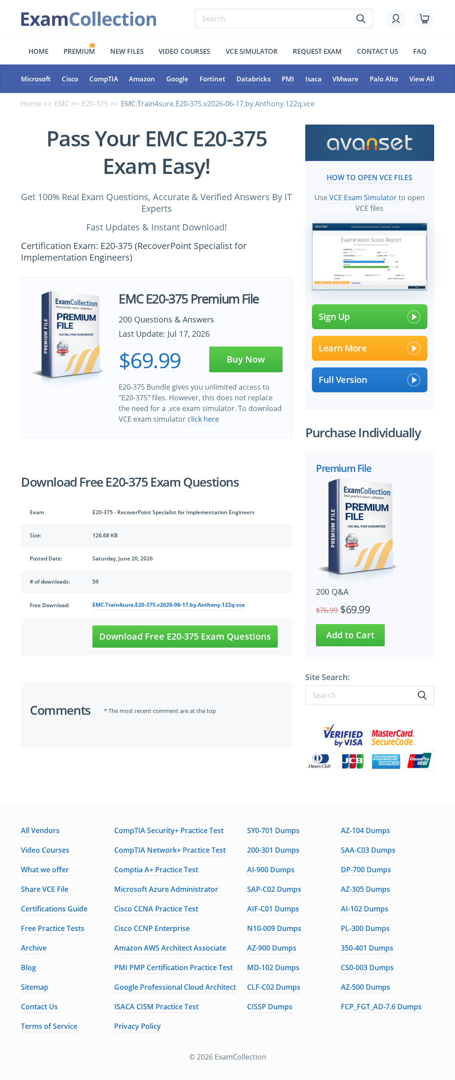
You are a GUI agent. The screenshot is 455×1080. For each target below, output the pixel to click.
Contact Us (39, 1006)
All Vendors (40, 830)
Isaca (313, 78)
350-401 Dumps (367, 948)
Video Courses (184, 51)
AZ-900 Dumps (271, 948)
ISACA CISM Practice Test (156, 1006)
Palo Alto (384, 78)
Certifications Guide (54, 909)
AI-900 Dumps (271, 869)
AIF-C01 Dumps (273, 909)
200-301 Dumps (273, 850)
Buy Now (246, 359)
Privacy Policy (137, 1026)
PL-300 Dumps (365, 928)
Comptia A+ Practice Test (156, 869)
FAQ (420, 51)
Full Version (343, 380)
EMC (61, 104)
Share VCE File (44, 889)
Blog (28, 967)
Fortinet (212, 78)
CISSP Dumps (269, 1006)
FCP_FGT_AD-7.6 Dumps (381, 1006)
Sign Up (334, 316)
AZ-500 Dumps (365, 987)
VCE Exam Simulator (363, 197)
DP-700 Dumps (366, 869)
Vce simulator (252, 51)
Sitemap (34, 987)
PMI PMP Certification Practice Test (173, 967)
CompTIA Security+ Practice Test (169, 830)
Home (38, 51)
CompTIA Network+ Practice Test (170, 850)
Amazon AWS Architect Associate (170, 948)
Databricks (253, 78)
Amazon (142, 78)
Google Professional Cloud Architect (175, 987)
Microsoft (36, 78)
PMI (288, 78)
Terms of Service (49, 1026)
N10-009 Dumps (274, 928)
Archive (34, 948)
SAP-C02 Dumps (274, 889)
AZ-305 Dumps (365, 889)
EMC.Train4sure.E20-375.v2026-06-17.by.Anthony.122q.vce (168, 605)
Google (177, 78)
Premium (79, 51)
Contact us (377, 51)
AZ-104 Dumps (365, 830)
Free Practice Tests (52, 928)
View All (421, 78)
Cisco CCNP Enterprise (152, 928)
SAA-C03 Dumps (368, 850)
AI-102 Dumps (364, 909)
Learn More (343, 348)
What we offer (45, 869)
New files (127, 51)
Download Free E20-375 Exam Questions (185, 636)
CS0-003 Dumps (367, 967)
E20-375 (95, 104)
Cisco (70, 78)
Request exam (317, 51)
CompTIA (103, 78)
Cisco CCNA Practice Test (156, 909)
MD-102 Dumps (273, 967)
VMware (345, 78)
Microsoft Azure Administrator (166, 889)
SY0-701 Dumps (273, 830)
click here (203, 419)
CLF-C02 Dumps (273, 987)
